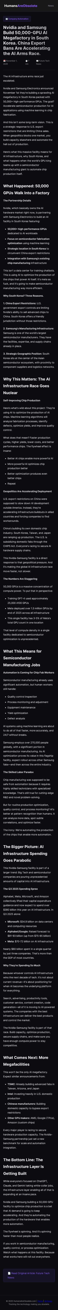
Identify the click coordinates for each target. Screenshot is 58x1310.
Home (40, 1301)
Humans (20, 6)
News (51, 5)
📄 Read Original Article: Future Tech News (29, 1275)
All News (48, 1301)
